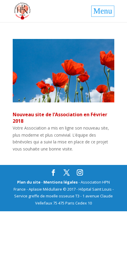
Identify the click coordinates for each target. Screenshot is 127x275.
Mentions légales (60, 182)
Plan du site (28, 182)
